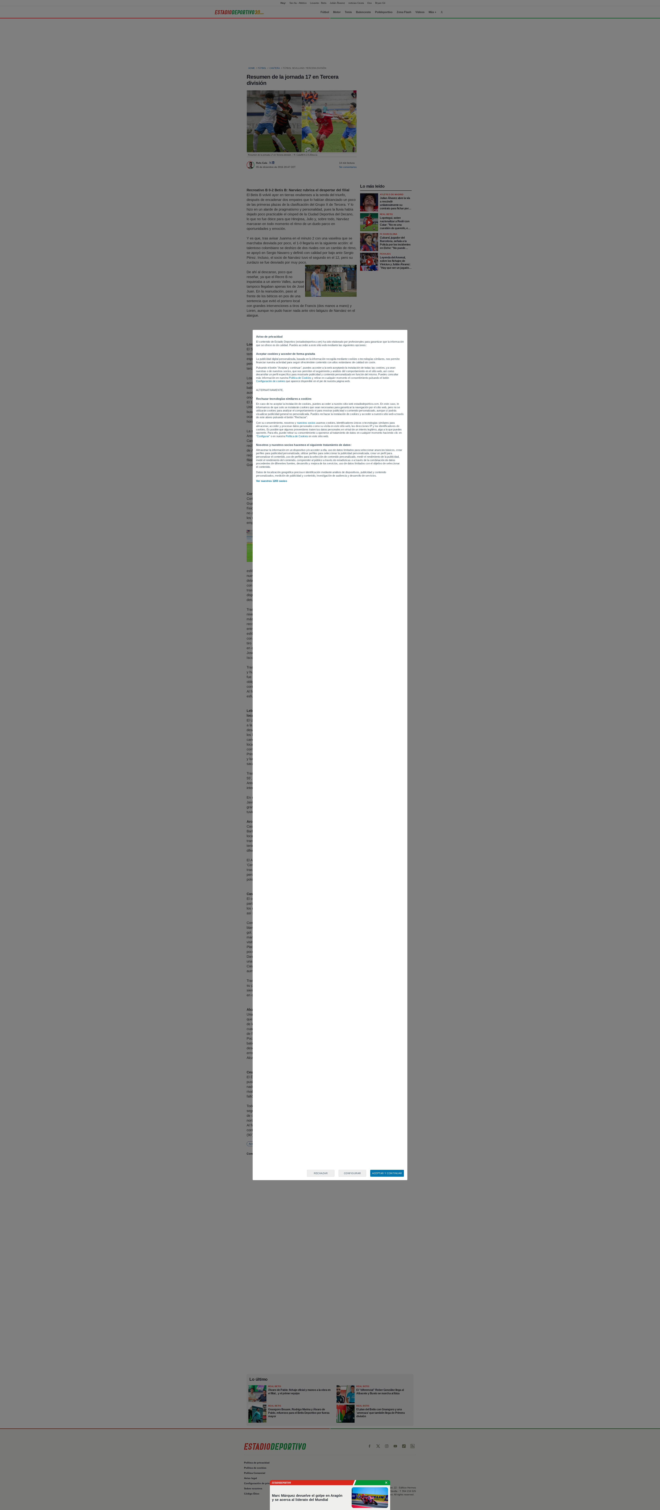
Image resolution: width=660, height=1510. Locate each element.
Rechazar (321, 1173)
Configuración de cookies (270, 381)
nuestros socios (306, 422)
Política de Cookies (300, 377)
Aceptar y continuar (387, 1173)
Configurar (352, 1173)
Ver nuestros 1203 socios (271, 480)
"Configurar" (263, 436)
